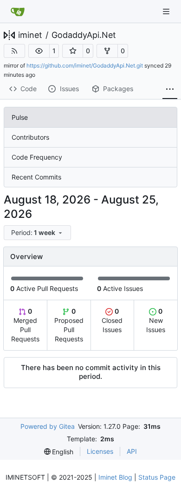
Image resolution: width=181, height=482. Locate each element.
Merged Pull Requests (25, 325)
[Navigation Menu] (167, 11)
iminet (30, 35)
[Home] (18, 11)
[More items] (169, 89)
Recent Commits (36, 177)
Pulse (20, 117)
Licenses (100, 451)
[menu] (37, 232)
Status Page (156, 477)
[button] (39, 51)
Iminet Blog (115, 477)
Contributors (30, 137)
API (132, 451)
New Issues (155, 320)
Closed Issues (112, 320)
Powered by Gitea (47, 426)
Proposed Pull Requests (69, 325)
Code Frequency (37, 157)
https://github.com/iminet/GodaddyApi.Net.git (84, 65)
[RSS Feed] (14, 51)
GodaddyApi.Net (84, 35)
